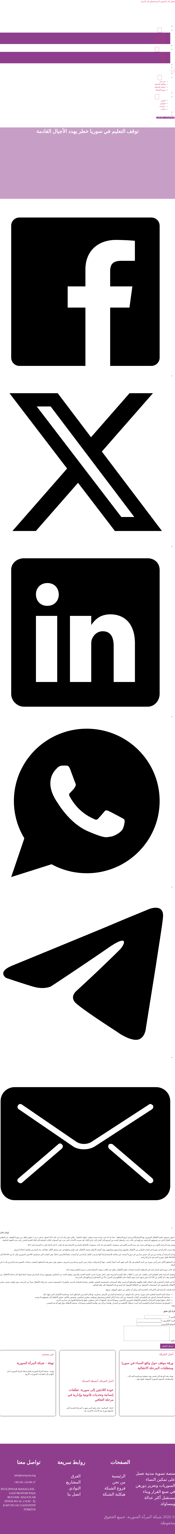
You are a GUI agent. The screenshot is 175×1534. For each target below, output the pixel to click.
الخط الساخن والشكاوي (165, 118)
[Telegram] (85, 1057)
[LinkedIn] (85, 717)
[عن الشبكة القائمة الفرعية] (160, 30)
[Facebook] (85, 376)
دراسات (162, 59)
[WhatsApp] (85, 887)
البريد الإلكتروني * (168, 1321)
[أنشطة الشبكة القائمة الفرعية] (157, 49)
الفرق (163, 53)
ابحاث (163, 62)
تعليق (172, 1340)
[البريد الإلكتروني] (85, 1228)
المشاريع (166, 45)
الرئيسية (167, 26)
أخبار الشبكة (166, 1354)
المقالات (167, 65)
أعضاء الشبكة (160, 40)
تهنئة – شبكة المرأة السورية (35, 1363)
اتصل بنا (167, 68)
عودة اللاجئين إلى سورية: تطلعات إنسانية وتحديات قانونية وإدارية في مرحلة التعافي (90, 1394)
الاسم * (172, 1317)
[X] (85, 546)
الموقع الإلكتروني (168, 1324)
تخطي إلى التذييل (147, 1)
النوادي (162, 56)
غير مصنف (48, 1354)
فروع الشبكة (160, 43)
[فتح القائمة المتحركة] (173, 71)
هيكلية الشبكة (160, 37)
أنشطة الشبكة (164, 49)
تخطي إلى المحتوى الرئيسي (164, 1)
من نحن (162, 34)
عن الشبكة (166, 30)
